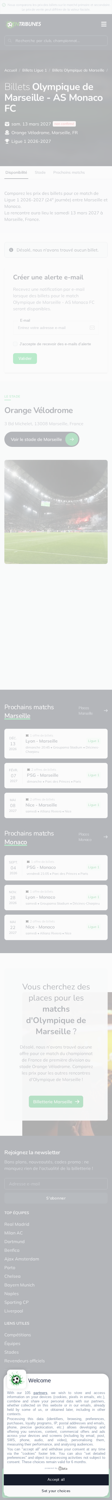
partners (40, 1393)
